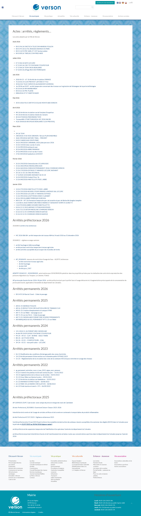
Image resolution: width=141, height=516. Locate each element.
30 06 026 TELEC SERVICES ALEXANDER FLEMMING (35, 84)
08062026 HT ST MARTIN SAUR (27, 93)
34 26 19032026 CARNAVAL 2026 (28, 142)
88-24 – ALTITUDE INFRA (25, 338)
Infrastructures (13, 472)
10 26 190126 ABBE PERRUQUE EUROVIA (31, 198)
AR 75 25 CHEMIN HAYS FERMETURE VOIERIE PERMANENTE (38, 317)
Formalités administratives (59, 461)
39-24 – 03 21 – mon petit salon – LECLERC (31, 342)
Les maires (12, 464)
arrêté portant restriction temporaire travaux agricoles (35, 247)
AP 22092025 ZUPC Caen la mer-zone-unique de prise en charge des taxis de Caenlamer (43, 403)
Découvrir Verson (18, 16)
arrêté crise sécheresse (28, 226)
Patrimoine (12, 466)
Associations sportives (121, 464)
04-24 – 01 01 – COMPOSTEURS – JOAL (30, 340)
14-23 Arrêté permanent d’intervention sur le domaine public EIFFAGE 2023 (42, 356)
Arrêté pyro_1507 (25, 268)
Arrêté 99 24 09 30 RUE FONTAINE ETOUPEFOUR (33, 333)
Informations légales (29, 512)
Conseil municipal (35, 463)
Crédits (40, 512)
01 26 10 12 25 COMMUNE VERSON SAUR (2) (32, 214)
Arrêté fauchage (24, 264)
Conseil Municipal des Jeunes (38, 470)
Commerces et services (16, 470)
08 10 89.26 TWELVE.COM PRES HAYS (29, 53)
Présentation (12, 461)
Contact (32, 477)
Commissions (34, 468)
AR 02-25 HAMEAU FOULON (26, 306)
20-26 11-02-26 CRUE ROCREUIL (28, 173)
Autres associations (120, 466)
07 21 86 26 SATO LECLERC (25, 63)
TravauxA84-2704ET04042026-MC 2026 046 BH (33, 119)
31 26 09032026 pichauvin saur (27, 147)
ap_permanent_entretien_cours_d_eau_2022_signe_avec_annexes (38, 370)
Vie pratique (48, 16)
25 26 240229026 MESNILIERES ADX (29, 166)
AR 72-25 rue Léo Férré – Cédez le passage (30, 315)
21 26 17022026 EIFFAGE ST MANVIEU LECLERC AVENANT (37, 170)
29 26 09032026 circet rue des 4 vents (29, 152)
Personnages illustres (15, 463)
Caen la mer (12, 479)
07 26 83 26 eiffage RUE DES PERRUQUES (31, 70)
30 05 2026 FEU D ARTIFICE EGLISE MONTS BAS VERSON (36, 103)
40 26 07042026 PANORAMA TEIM (28, 117)
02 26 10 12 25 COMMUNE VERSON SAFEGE (31, 212)
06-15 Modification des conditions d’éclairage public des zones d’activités (41, 354)
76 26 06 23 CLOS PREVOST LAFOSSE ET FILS (32, 82)
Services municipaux (36, 472)
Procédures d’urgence (57, 468)
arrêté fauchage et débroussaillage (28, 245)
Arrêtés (32, 466)
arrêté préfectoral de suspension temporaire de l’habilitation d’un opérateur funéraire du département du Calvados (52, 429)
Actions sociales (123, 16)
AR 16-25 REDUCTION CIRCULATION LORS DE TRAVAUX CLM (38, 308)
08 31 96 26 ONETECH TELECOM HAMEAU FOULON (34, 46)
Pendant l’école (97, 463)
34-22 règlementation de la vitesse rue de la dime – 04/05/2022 (38, 375)
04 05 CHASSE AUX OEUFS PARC (27, 140)
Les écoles (96, 461)
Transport (54, 476)
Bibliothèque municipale (79, 463)
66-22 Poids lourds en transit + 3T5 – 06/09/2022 (33, 386)
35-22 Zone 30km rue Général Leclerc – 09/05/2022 (34, 377)
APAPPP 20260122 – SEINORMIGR (25, 273)
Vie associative (107, 16)
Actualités (61, 16)
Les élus (32, 461)
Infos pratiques (55, 479)
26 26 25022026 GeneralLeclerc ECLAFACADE (32, 163)
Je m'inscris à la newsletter (105, 3)
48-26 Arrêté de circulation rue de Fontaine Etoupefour (35, 112)
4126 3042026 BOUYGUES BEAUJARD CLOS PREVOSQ (35, 121)
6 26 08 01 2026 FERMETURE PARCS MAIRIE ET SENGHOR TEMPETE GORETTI (44, 203)
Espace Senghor (77, 461)
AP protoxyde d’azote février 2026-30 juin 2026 (29, 280)
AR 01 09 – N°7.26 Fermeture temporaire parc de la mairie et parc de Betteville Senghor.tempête (48, 200)
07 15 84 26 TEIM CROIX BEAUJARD (29, 67)
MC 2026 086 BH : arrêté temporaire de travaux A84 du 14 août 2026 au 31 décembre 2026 (47, 235)
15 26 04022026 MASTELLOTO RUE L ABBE (31, 179)
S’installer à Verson (14, 476)
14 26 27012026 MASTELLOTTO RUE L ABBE (32, 189)
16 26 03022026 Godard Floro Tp (27, 177)
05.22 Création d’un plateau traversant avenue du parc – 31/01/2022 (39, 372)
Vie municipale (34, 16)
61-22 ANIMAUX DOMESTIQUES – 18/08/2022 (32, 382)
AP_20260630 (21, 259)
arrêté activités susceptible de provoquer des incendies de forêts (38, 250)
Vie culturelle (74, 16)
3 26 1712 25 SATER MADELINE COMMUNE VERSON (35, 209)
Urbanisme (54, 474)
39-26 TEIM (20, 133)
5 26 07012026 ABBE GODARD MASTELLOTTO (33, 205)
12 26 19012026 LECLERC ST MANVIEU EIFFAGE (33, 194)
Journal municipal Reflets (37, 474)
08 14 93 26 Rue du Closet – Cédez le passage (31, 294)
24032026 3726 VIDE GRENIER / (28, 136)
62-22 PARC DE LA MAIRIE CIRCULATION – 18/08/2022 (36, 384)
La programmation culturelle (80, 464)
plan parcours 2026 (47, 142)
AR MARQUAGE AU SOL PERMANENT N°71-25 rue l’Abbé (36, 319)
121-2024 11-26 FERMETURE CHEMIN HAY (31, 331)
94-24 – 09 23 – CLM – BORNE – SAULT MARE (32, 336)
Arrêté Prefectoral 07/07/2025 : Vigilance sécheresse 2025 (33, 417)
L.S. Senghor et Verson (78, 470)
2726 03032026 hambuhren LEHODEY (29, 154)
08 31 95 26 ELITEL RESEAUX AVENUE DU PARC (33, 49)
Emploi (53, 464)
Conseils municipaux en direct (38, 464)
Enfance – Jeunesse (90, 16)
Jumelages (12, 474)
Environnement (55, 466)
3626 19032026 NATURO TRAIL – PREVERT (31, 138)
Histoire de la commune (16, 468)
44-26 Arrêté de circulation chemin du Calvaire (32, 115)
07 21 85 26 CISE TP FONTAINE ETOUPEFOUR (32, 65)
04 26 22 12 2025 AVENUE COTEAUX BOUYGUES (33, 207)
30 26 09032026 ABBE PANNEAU (27, 149)
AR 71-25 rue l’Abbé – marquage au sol (29, 313)
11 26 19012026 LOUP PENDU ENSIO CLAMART (33, 196)
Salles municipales (56, 477)
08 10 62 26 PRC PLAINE (24, 91)
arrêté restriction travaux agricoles (31, 261)
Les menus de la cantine (100, 468)
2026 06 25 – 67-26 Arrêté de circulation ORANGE (33, 79)
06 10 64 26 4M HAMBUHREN (26, 88)
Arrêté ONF (23, 266)
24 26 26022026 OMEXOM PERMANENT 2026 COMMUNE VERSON (40, 168)
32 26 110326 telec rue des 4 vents (28, 145)
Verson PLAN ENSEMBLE (48, 136)
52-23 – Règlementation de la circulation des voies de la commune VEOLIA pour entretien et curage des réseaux (54, 359)
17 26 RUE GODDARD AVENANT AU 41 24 (31, 175)
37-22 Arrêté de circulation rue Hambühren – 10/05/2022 (35, 379)
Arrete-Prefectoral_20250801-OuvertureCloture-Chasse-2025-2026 (37, 407)
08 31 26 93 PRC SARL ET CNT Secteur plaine (31, 51)
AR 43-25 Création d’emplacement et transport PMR (34, 310)
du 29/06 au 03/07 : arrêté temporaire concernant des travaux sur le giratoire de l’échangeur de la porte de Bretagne (56, 86)
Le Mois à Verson (35, 476)
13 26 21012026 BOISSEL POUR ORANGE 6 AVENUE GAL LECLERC (39, 191)
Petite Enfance (97, 477)
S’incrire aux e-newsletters (16, 477)
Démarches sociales (57, 463)
